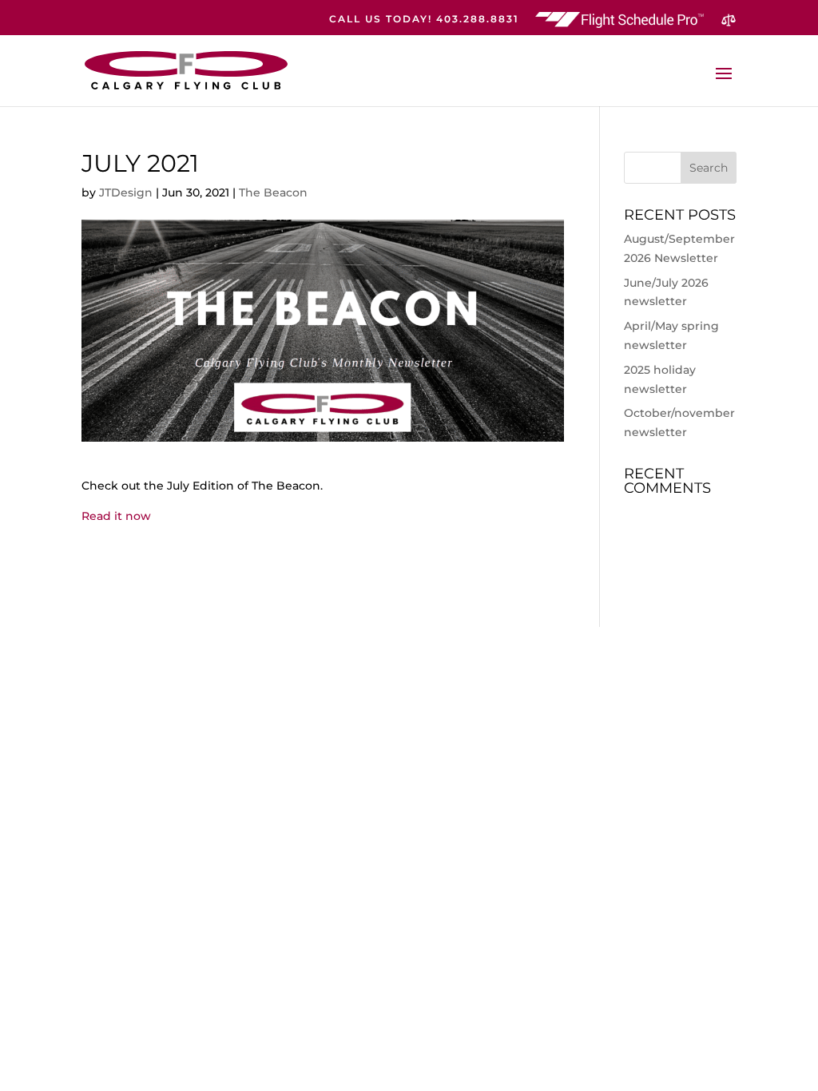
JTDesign (126, 192)
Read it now (116, 516)
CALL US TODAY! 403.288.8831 (424, 19)
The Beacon (273, 192)
